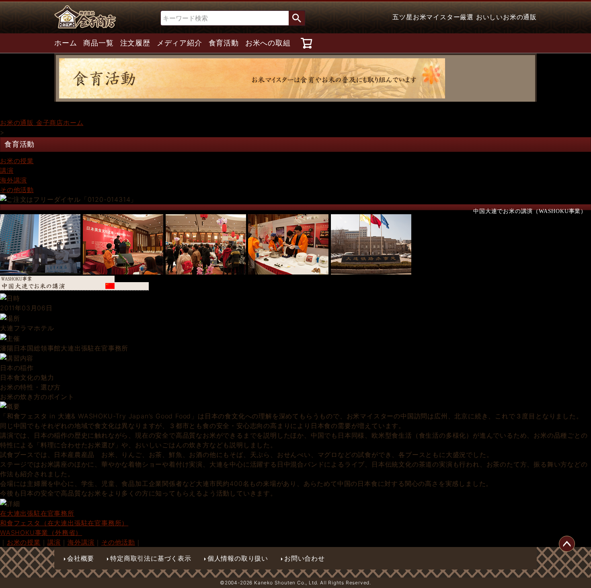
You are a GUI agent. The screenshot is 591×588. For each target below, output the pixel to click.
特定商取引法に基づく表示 (150, 558)
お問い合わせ (304, 558)
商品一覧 (98, 43)
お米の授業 (17, 161)
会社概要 (80, 558)
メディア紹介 (179, 43)
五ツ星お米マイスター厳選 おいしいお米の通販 (464, 17)
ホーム (65, 43)
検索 (297, 18)
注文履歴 (135, 43)
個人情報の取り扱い (237, 558)
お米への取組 (268, 43)
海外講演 (13, 180)
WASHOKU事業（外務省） (41, 533)
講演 (7, 170)
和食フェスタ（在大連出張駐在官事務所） (64, 523)
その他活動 (17, 190)
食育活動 (224, 43)
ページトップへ (567, 544)
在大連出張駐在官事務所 (37, 513)
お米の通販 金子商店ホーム (41, 123)
